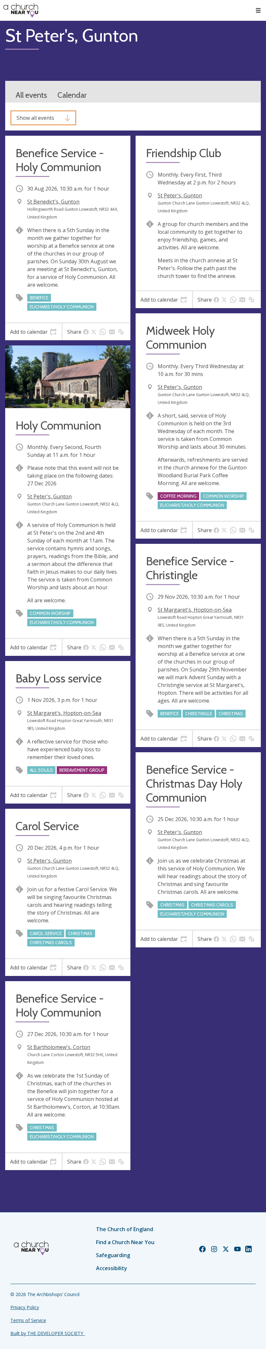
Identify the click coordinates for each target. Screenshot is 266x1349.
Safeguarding (113, 1255)
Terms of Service (28, 1320)
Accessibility (111, 1268)
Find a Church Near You (125, 1242)
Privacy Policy (24, 1307)
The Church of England (124, 1229)
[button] (258, 10)
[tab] (33, 331)
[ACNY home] (21, 10)
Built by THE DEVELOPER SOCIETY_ (47, 1333)
